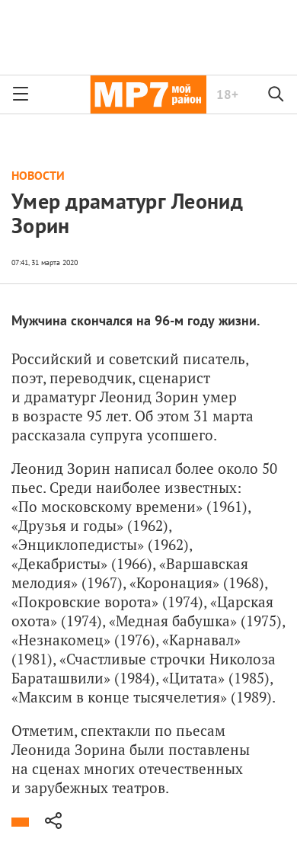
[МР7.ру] (148, 94)
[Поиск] (276, 94)
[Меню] (20, 94)
